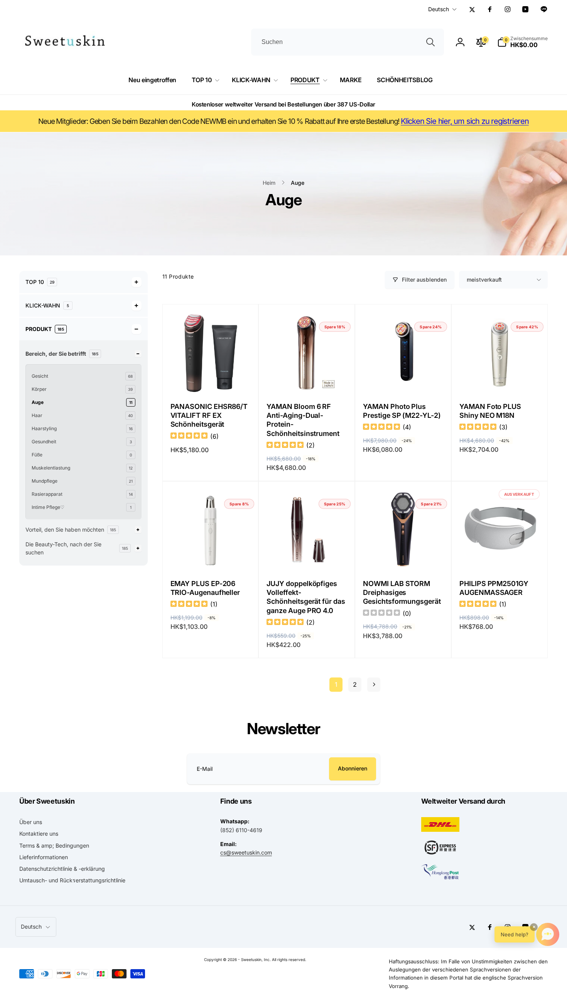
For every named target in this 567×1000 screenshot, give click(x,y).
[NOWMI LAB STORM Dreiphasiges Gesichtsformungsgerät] (403, 555)
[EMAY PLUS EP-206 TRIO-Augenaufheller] (210, 555)
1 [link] (336, 684)
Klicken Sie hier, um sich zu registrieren (465, 121)
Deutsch (438, 9)
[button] (522, 42)
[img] (189, 436)
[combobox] (347, 42)
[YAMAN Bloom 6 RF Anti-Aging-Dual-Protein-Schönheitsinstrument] (307, 378)
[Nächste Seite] (373, 684)
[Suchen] (430, 42)
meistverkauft (484, 279)
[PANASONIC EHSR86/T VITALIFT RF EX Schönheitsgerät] (210, 378)
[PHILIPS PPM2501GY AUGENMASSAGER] (499, 555)
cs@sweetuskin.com (246, 852)
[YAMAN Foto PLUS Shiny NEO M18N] (499, 378)
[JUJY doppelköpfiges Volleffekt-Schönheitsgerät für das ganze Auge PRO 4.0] (307, 555)
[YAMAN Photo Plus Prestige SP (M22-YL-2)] (403, 378)
